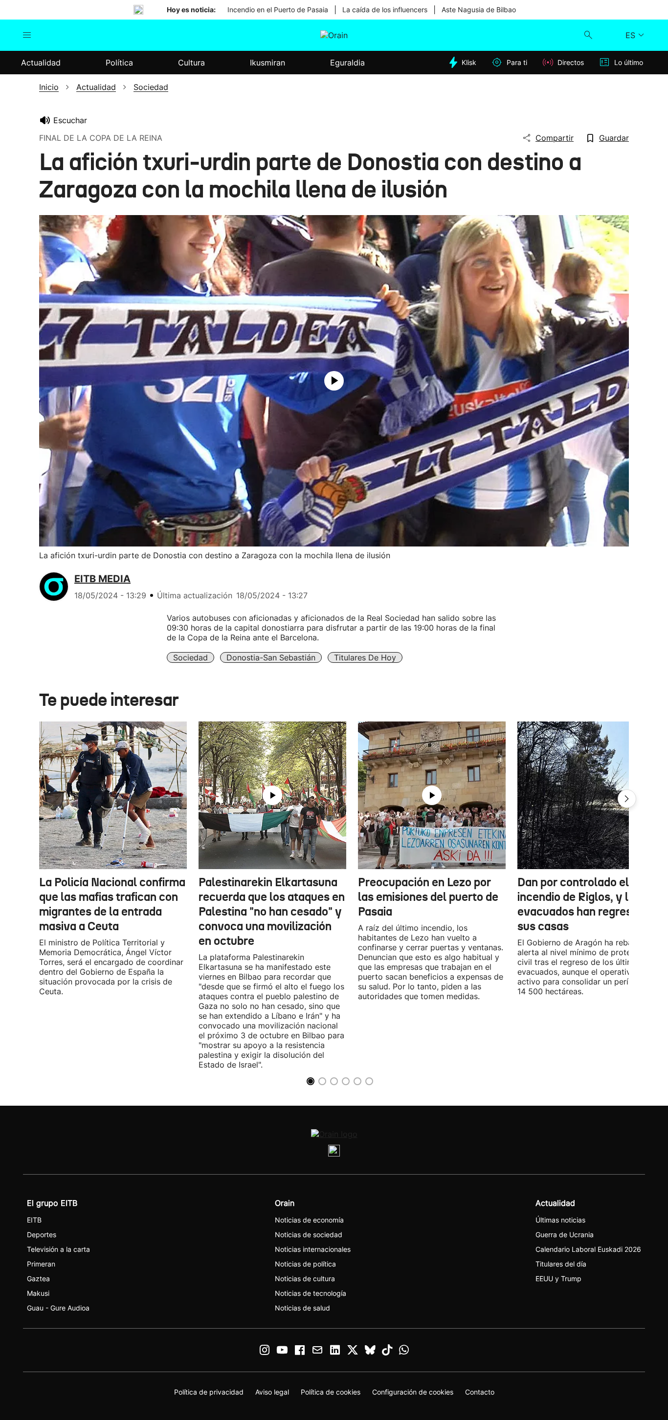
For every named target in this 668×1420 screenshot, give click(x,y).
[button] (627, 798)
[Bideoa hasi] (334, 381)
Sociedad (190, 657)
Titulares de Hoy (365, 657)
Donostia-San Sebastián (270, 657)
